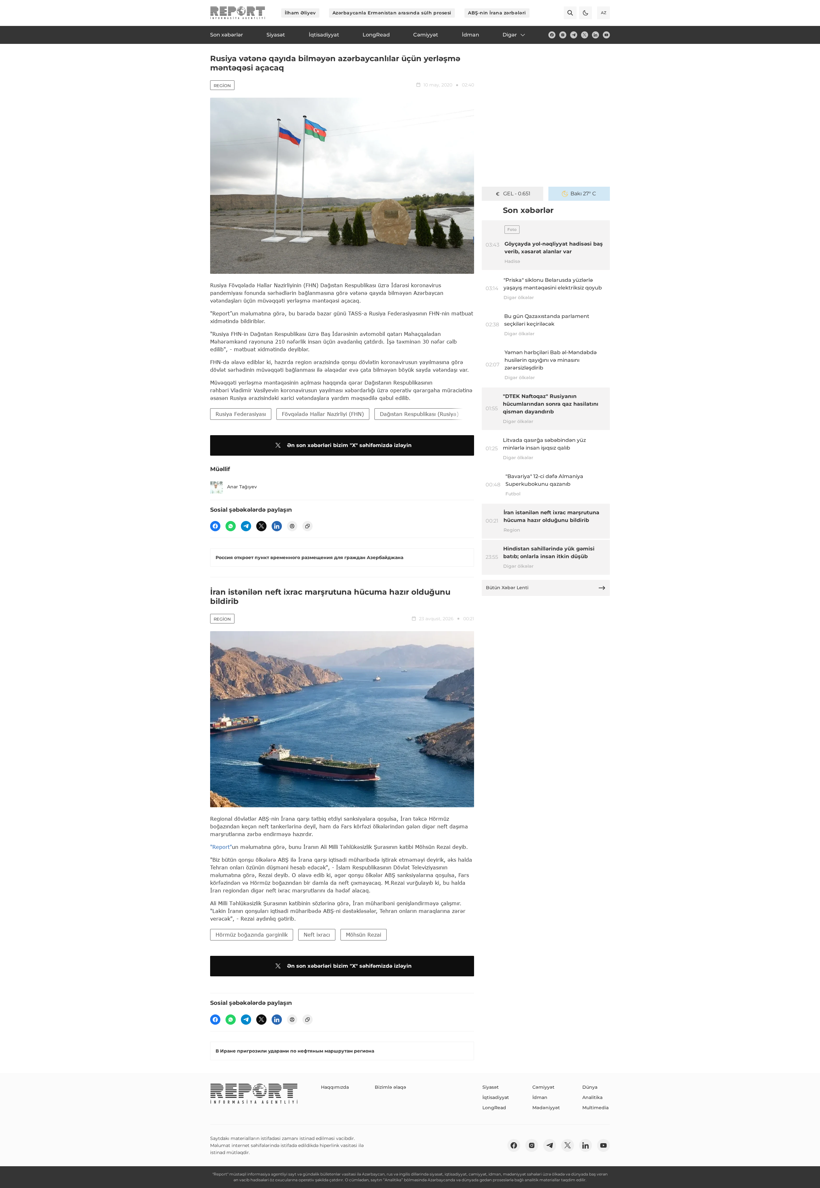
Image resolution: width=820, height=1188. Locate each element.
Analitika (592, 1097)
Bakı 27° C (583, 194)
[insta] (562, 34)
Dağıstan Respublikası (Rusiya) (419, 414)
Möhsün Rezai (363, 935)
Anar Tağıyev (242, 487)
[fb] (551, 34)
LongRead (494, 1108)
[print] (292, 526)
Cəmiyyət (543, 1087)
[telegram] (573, 34)
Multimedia (595, 1108)
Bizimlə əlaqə (390, 1087)
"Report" (221, 847)
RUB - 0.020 (516, 194)
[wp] (231, 526)
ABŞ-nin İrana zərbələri (497, 13)
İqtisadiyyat (495, 1097)
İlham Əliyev (300, 13)
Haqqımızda (335, 1087)
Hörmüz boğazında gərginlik (252, 935)
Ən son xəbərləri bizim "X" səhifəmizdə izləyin (349, 445)
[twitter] (584, 34)
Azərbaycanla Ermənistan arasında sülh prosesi (391, 13)
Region (222, 85)
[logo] (237, 12)
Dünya (589, 1087)
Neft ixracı (317, 935)
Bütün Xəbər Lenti (507, 587)
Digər (510, 35)
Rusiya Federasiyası (241, 414)
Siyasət (490, 1087)
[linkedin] (595, 34)
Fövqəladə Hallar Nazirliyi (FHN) (323, 414)
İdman (539, 1097)
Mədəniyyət (546, 1108)
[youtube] (606, 34)
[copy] (307, 526)
